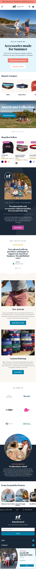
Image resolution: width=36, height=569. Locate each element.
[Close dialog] (34, 549)
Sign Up (26, 565)
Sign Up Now (31, 1)
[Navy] (2, 162)
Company (4, 545)
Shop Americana (8, 115)
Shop (3, 540)
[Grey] (16, 163)
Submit (18, 533)
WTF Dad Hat (4, 155)
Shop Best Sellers (18, 66)
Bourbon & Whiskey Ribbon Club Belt (20, 156)
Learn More (18, 228)
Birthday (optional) (22, 560)
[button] (2, 6)
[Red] (6, 162)
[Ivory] (9, 162)
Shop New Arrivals (18, 323)
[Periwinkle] (34, 162)
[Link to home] (18, 6)
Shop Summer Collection (18, 60)
